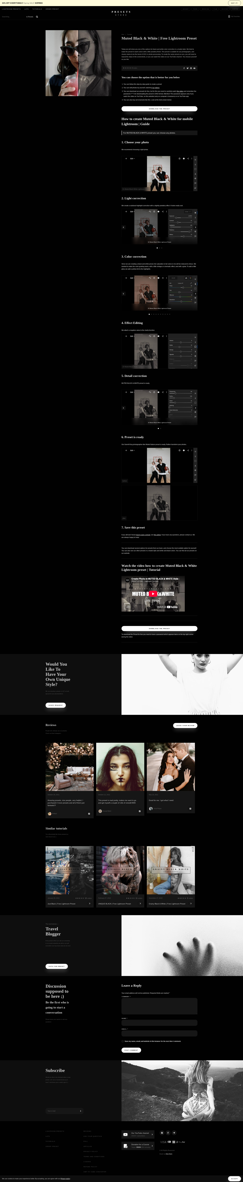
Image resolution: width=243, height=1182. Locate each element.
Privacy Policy (91, 1151)
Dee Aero (169, 1154)
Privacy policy (65, 1179)
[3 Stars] (127, 68)
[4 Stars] (129, 68)
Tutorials (37, 9)
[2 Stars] (125, 68)
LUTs (26, 9)
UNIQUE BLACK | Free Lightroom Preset (114, 904)
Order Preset (52, 9)
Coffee (235, 9)
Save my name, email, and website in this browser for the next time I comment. (153, 1041)
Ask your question (93, 1136)
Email (125, 1029)
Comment (126, 996)
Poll (86, 1141)
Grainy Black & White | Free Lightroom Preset (167, 904)
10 (169, 314)
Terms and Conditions (94, 1156)
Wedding (205, 9)
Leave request (56, 705)
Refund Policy (90, 1166)
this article (157, 535)
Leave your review (185, 725)
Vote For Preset (57, 966)
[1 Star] (123, 68)
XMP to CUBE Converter (95, 1171)
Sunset (186, 9)
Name (125, 1018)
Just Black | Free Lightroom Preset (61, 904)
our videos (155, 88)
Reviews (87, 1131)
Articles (88, 1146)
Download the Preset (159, 109)
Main (123, 34)
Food (195, 9)
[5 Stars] (130, 68)
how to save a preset (143, 535)
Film (215, 9)
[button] (234, 17)
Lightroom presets (11, 9)
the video (180, 91)
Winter (225, 9)
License (87, 1161)
